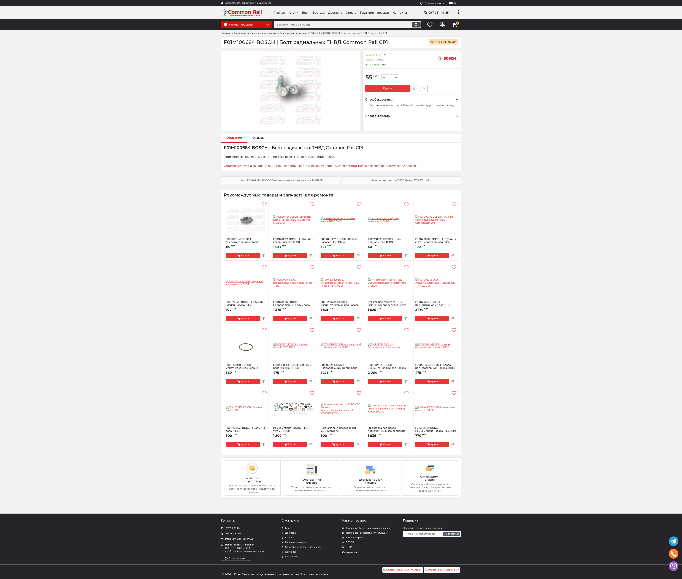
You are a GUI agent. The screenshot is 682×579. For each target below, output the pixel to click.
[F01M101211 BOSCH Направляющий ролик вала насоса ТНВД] (341, 346)
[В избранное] (415, 88)
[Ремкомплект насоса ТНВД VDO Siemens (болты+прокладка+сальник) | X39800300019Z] (341, 408)
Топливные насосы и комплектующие (367, 532)
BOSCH (350, 542)
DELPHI (350, 547)
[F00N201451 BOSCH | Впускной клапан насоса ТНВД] (246, 283)
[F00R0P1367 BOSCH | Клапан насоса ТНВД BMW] (341, 220)
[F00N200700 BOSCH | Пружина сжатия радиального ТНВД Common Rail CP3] (435, 220)
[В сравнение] (424, 88)
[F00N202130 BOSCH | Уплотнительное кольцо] (246, 346)
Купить (387, 88)
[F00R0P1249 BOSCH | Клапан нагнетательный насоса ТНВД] (435, 346)
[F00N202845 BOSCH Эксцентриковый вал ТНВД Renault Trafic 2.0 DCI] (435, 283)
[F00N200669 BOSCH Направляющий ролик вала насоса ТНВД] (293, 283)
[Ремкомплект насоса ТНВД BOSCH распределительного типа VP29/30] (388, 283)
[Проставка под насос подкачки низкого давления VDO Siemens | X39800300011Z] (388, 408)
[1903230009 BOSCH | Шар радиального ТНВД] (388, 220)
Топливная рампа (355, 537)
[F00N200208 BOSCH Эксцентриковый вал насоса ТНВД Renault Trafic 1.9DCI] (341, 283)
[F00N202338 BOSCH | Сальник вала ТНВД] (246, 408)
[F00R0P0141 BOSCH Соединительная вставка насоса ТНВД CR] (246, 220)
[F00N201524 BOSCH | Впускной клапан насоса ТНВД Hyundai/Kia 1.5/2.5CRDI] (293, 220)
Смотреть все (350, 552)
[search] (416, 24)
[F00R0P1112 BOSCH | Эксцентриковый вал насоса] (388, 346)
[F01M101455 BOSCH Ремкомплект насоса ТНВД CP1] (435, 408)
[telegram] (673, 541)
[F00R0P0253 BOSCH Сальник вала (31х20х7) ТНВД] (293, 346)
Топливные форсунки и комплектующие (368, 528)
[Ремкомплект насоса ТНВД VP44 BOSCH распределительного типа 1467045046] (293, 408)
